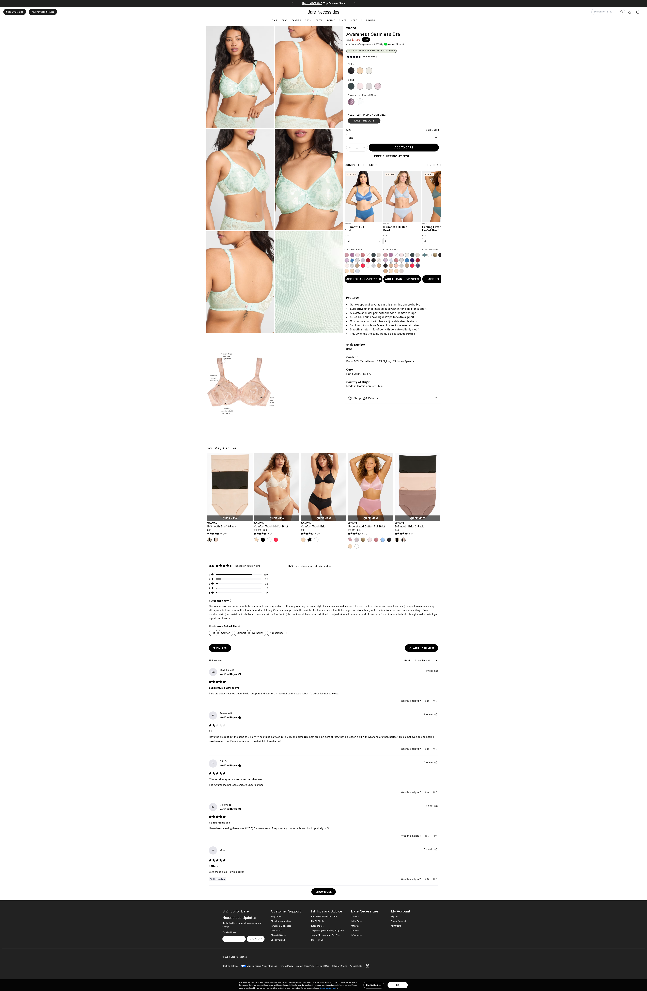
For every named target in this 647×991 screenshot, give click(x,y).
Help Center (276, 916)
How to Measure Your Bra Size (325, 935)
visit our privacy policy (328, 988)
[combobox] (392, 137)
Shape (343, 20)
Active (331, 20)
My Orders (396, 925)
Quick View (230, 518)
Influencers (356, 935)
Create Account (398, 921)
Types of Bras (317, 925)
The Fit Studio (317, 921)
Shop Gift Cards (278, 935)
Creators (355, 930)
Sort (407, 660)
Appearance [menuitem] (277, 632)
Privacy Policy (286, 966)
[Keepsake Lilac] (377, 88)
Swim (308, 20)
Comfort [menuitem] (225, 632)
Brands (370, 20)
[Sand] (360, 73)
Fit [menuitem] (213, 632)
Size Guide (432, 129)
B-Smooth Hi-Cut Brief (395, 228)
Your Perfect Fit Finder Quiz (324, 916)
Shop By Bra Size (14, 11)
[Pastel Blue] (360, 104)
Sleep (319, 20)
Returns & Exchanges (281, 925)
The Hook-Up (317, 939)
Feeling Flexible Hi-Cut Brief (433, 228)
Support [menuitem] (241, 632)
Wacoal (352, 28)
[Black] (351, 73)
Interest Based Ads (305, 966)
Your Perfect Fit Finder (43, 11)
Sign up (256, 938)
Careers (355, 916)
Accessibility (356, 966)
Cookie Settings (373, 985)
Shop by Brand (278, 939)
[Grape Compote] (351, 104)
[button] (638, 12)
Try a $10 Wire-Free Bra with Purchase (371, 51)
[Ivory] (369, 73)
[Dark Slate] (351, 88)
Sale (275, 20)
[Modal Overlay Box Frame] (373, 119)
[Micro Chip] (369, 88)
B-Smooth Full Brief (354, 228)
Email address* (229, 932)
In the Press (356, 921)
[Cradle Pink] (360, 88)
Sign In (394, 916)
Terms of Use (322, 966)
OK (397, 985)
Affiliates (355, 925)
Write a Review (425, 649)
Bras (284, 20)
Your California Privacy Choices (262, 966)
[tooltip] (229, 600)
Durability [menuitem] (257, 632)
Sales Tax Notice (339, 966)
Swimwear (325, 3)
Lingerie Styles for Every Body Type (327, 930)
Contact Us (276, 930)
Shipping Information (281, 921)
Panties (296, 20)
